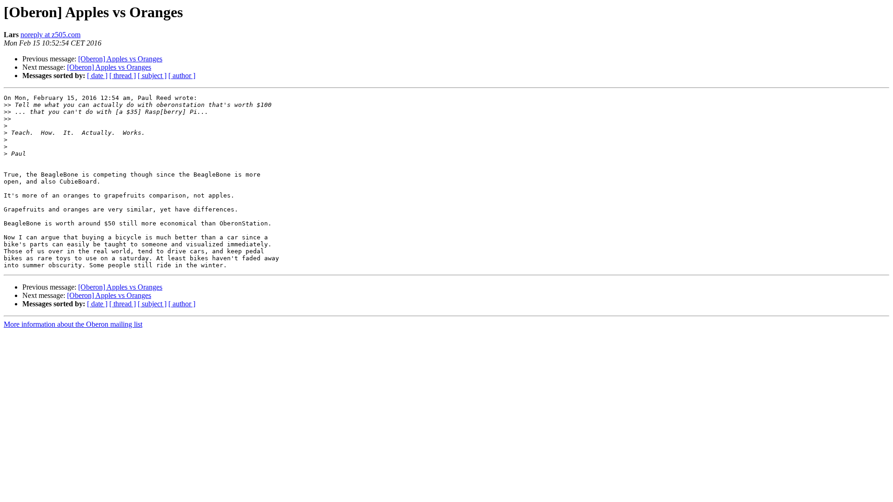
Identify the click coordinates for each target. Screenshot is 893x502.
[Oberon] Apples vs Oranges (120, 59)
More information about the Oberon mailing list (73, 324)
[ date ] (97, 75)
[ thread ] (122, 75)
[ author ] (181, 75)
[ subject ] (152, 75)
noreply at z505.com (50, 35)
